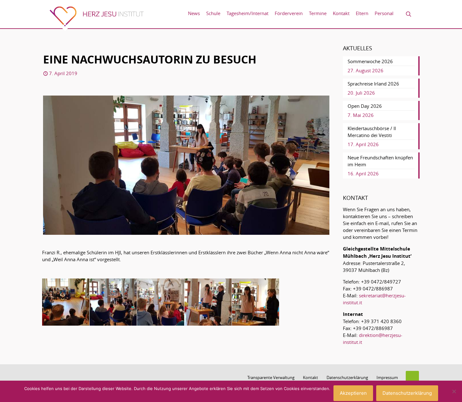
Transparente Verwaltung (270, 377)
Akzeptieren (353, 393)
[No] (454, 391)
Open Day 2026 (365, 106)
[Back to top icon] (412, 377)
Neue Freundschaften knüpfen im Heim (380, 161)
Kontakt (310, 377)
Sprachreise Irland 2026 (373, 83)
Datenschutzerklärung (347, 377)
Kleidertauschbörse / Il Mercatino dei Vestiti (372, 131)
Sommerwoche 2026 (370, 61)
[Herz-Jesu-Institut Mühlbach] (96, 18)
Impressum (387, 377)
